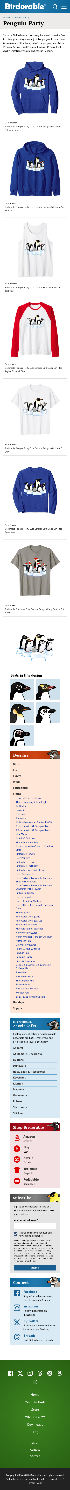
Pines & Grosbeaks (26, 961)
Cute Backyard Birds (26, 874)
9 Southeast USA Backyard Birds (33, 830)
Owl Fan (20, 814)
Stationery (20, 1107)
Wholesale (35, 1417)
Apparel (18, 1048)
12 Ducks (21, 806)
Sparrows (21, 818)
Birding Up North (25, 892)
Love (16, 770)
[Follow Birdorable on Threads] (39, 1373)
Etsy (26, 1147)
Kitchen (18, 1083)
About (35, 1443)
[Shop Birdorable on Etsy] (35, 1382)
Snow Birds (22, 972)
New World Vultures (26, 932)
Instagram (30, 1306)
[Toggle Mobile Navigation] (64, 7)
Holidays (18, 1002)
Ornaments (20, 1095)
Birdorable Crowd (25, 862)
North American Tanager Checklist (34, 936)
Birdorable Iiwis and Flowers (31, 870)
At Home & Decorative (28, 1054)
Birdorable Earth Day (27, 865)
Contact (35, 1449)
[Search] (55, 6)
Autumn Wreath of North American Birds (35, 848)
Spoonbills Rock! (25, 976)
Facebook (30, 1292)
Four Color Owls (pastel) (29, 920)
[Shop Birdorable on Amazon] (59, 1373)
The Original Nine (25, 980)
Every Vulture (23, 857)
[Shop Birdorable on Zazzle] (49, 1373)
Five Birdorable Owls (27, 897)
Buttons (18, 1060)
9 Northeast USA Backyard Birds (33, 826)
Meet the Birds (35, 1402)
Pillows (17, 1101)
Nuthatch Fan (23, 940)
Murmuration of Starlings (29, 928)
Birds (16, 764)
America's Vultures (25, 838)
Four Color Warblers (26, 924)
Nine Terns (21, 834)
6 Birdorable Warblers (27, 988)
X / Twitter (30, 1321)
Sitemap (35, 1456)
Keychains (19, 1077)
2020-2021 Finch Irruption (30, 996)
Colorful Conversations (28, 798)
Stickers (18, 1113)
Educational (20, 788)
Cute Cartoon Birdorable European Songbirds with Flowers (34, 887)
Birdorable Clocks (25, 853)
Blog (35, 1432)
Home (35, 1394)
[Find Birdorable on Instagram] (30, 1373)
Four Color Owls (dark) (28, 916)
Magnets (18, 1089)
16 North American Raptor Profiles (35, 822)
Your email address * (26, 1220)
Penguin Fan (22, 952)
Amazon (13, 122)
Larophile (21, 810)
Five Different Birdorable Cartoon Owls (34, 906)
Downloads (35, 1424)
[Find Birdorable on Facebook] (10, 1373)
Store (35, 1409)
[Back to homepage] (25, 6)
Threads (29, 1336)
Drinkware (19, 1065)
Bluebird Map (23, 984)
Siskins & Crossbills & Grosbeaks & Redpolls (33, 966)
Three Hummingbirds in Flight (32, 802)
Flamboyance (23, 912)
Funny (17, 776)
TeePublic (30, 1169)
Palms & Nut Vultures (28, 948)
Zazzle (28, 1158)
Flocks (7, 17)
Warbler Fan (22, 992)
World (17, 782)
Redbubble (31, 1179)
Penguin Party (21, 17)
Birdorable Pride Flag (27, 842)
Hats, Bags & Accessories (29, 1071)
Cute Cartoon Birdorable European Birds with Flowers (34, 879)
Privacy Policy (29, 1261)
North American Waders (28, 901)
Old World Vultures (26, 944)
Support (18, 1008)
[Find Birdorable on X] (20, 1373)
